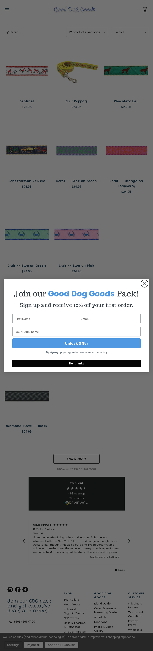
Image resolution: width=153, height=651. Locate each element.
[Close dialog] (144, 283)
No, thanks (76, 363)
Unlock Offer (76, 343)
